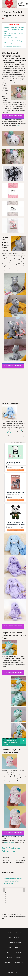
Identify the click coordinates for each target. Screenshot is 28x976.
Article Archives (14, 937)
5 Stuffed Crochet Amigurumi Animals (13, 27)
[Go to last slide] (4, 890)
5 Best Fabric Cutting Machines (6, 860)
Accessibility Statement (14, 942)
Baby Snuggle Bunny (11, 37)
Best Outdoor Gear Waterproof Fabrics (21, 860)
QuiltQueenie (9, 19)
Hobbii (19, 81)
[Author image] (3, 19)
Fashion (18, 957)
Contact (7, 962)
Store (9, 932)
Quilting (9, 957)
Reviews (9, 947)
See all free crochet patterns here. (12, 46)
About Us (18, 932)
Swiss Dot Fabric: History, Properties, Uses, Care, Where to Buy (13, 881)
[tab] (5, 892)
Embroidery (17, 952)
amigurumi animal (9, 842)
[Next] (24, 890)
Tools (8, 952)
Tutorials (18, 947)
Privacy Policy (18, 962)
